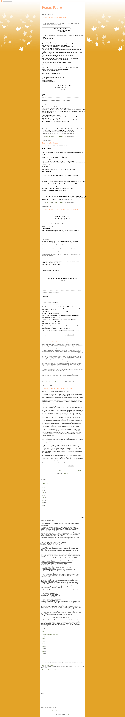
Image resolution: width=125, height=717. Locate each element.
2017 (43, 490)
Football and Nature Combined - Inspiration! (49, 669)
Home (60, 470)
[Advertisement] (48, 510)
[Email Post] (65, 136)
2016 (43, 492)
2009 (43, 503)
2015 (43, 494)
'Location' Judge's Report (50, 143)
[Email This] (68, 136)
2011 (43, 500)
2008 (43, 505)
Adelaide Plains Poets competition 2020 (54, 17)
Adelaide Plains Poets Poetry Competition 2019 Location (60, 209)
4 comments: (61, 136)
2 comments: (61, 381)
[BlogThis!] (69, 136)
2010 (43, 502)
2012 (43, 648)
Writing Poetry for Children (46, 661)
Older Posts (80, 470)
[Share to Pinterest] (73, 136)
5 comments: (61, 202)
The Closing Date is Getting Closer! (47, 665)
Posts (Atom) (65, 473)
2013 (43, 497)
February (45, 483)
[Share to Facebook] (71, 136)
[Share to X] (70, 136)
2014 (43, 495)
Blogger (67, 714)
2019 (43, 487)
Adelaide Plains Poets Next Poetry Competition (57, 342)
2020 (43, 482)
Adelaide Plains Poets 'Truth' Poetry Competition (57, 388)
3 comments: (61, 334)
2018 (43, 489)
